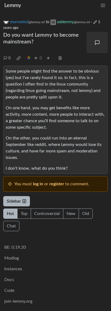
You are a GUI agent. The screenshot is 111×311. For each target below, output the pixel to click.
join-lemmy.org (18, 301)
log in (38, 184)
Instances (13, 269)
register (56, 184)
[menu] (103, 5)
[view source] (60, 58)
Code (9, 290)
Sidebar (14, 201)
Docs (9, 280)
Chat (11, 226)
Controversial (47, 213)
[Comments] (97, 42)
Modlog (11, 258)
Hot (10, 213)
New (71, 213)
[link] (18, 58)
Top (24, 213)
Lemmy (12, 5)
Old (85, 213)
